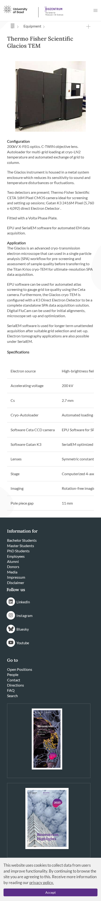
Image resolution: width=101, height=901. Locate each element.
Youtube (22, 643)
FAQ (11, 690)
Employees (16, 556)
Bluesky (22, 629)
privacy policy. (41, 882)
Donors (13, 566)
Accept (50, 892)
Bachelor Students (22, 540)
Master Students (20, 545)
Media (12, 572)
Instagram (24, 615)
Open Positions (19, 669)
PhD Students (18, 551)
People (12, 674)
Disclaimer (15, 582)
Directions (15, 685)
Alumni (13, 561)
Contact (13, 680)
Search (12, 695)
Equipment (32, 26)
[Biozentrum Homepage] (53, 9)
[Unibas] (20, 9)
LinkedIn (23, 602)
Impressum (16, 577)
